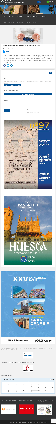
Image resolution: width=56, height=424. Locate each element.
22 (45, 388)
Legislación (28, 16)
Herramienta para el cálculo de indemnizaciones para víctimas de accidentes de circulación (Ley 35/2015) (26, 349)
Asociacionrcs (16, 48)
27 (31, 390)
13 (31, 387)
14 (38, 387)
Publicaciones (19, 22)
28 (38, 390)
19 (23, 388)
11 (16, 387)
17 (8, 388)
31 (8, 391)
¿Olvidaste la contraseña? (33, 112)
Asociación (11, 16)
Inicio (5, 16)
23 (52, 388)
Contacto (35, 22)
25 (16, 390)
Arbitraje (44, 16)
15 (45, 387)
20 (31, 388)
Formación (19, 16)
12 (23, 387)
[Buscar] (50, 73)
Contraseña (7, 107)
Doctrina (28, 22)
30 (52, 390)
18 (16, 388)
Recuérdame (31, 110)
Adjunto (7, 51)
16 (52, 387)
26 (23, 390)
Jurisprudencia (36, 16)
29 (45, 390)
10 (8, 387)
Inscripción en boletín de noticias (12, 85)
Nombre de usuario (9, 104)
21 (38, 388)
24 (8, 390)
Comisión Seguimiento (9, 22)
